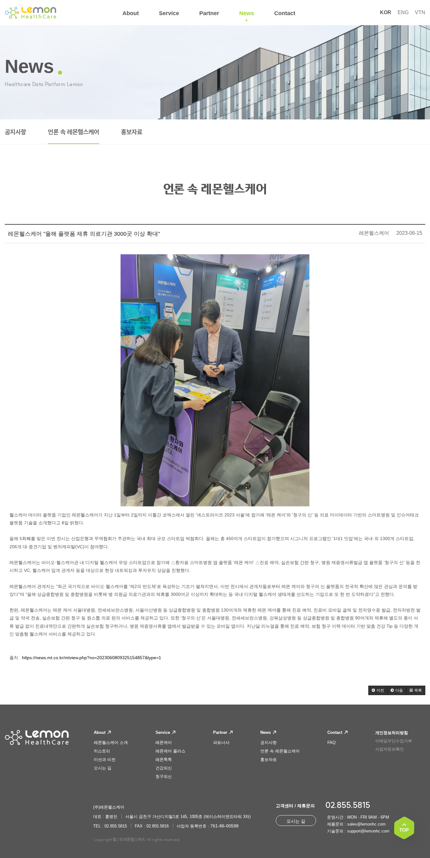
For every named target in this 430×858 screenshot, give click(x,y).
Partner (221, 732)
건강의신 (164, 768)
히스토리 (102, 751)
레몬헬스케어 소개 (111, 742)
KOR (385, 12)
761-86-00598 (224, 825)
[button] (378, 690)
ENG (403, 12)
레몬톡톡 (164, 759)
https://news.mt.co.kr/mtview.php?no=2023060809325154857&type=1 (91, 657)
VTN (420, 12)
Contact (335, 732)
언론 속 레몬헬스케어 (73, 132)
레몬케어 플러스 (170, 751)
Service (163, 732)
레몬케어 (164, 742)
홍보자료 (131, 132)
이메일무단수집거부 (393, 741)
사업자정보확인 (389, 749)
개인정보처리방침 (391, 732)
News (266, 732)
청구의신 (164, 776)
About (100, 732)
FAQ (331, 742)
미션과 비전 (105, 759)
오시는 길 (102, 768)
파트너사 (221, 742)
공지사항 (15, 132)
